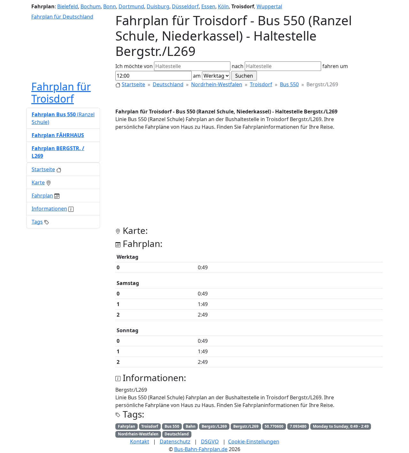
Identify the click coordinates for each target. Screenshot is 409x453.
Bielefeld (67, 6)
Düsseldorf (185, 6)
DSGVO (210, 441)
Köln (223, 6)
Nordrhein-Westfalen (216, 84)
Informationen (49, 208)
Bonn (109, 6)
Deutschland (168, 84)
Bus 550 (289, 84)
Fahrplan (42, 195)
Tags (37, 221)
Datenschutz (175, 441)
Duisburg (158, 6)
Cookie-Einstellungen (253, 441)
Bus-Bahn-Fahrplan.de (201, 449)
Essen (208, 6)
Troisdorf (261, 84)
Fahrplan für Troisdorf (61, 92)
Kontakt (139, 441)
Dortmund (131, 6)
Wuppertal (269, 6)
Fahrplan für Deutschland (62, 16)
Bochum (91, 6)
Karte (38, 182)
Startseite (133, 84)
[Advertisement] (249, 180)
